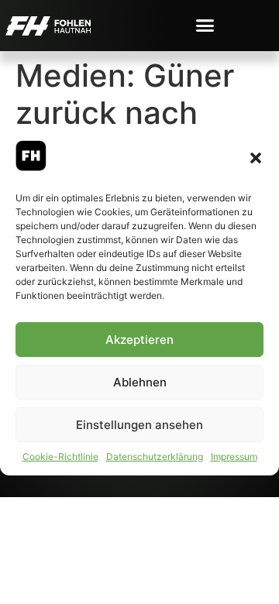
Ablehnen (140, 382)
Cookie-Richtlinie (60, 456)
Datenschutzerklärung (154, 456)
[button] (256, 158)
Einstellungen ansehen (139, 424)
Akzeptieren (139, 339)
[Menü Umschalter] (205, 25)
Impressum (234, 456)
